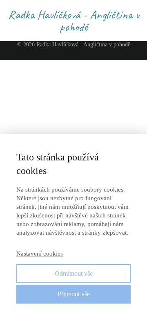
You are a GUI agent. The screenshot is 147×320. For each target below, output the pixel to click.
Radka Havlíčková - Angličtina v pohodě (73, 20)
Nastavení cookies (39, 253)
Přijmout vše (74, 293)
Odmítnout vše (74, 273)
